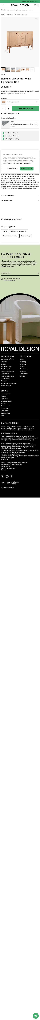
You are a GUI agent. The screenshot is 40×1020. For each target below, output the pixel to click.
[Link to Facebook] (2, 476)
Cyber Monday (5, 413)
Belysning (23, 361)
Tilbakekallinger (6, 385)
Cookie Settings (13, 168)
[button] (35, 5)
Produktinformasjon (8, 195)
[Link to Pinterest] (11, 476)
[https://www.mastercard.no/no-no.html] (8, 483)
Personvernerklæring (7, 371)
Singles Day (4, 408)
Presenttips (4, 398)
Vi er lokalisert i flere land (9, 433)
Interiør (22, 366)
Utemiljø (22, 376)
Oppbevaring (24, 373)
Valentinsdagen (6, 394)
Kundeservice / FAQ (7, 359)
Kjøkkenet (23, 371)
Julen (2, 415)
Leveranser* (5, 373)
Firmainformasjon (6, 366)
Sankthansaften (6, 406)
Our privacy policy (13, 163)
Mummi (3, 403)
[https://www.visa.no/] (3, 483)
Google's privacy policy (24, 163)
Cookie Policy (5, 378)
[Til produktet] (20, 124)
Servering (23, 364)
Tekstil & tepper (25, 369)
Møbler (22, 359)
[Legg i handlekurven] (36, 124)
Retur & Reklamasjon (7, 376)
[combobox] (20, 102)
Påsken (3, 396)
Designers (4, 381)
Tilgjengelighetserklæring (9, 383)
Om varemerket (6, 201)
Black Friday (4, 410)
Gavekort (4, 361)
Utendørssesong (6, 401)
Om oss (3, 364)
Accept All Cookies (26, 168)
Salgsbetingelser (6, 369)
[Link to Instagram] (7, 476)
